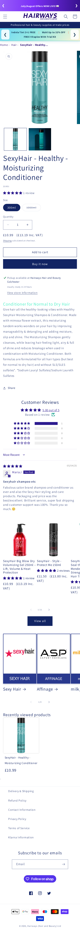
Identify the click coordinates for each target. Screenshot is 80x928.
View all (40, 621)
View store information (22, 293)
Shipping (7, 240)
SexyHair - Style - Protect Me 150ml (49, 563)
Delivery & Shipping (21, 791)
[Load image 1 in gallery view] (15, 139)
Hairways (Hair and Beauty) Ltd (44, 926)
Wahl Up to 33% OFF (53, 32)
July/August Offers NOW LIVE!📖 (40, 6)
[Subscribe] (63, 864)
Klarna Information (21, 837)
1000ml (33, 208)
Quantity (8, 216)
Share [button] (11, 388)
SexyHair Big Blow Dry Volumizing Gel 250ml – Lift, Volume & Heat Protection (19, 566)
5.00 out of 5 (50, 410)
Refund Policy (17, 800)
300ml (11, 207)
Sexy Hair (12, 689)
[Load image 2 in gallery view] (40, 139)
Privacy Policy (17, 819)
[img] (12, 466)
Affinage (45, 689)
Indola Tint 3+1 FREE (23, 32)
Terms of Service (19, 828)
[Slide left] (30, 609)
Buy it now (40, 264)
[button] (5, 16)
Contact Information (21, 810)
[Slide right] (49, 609)
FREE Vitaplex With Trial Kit (40, 36)
